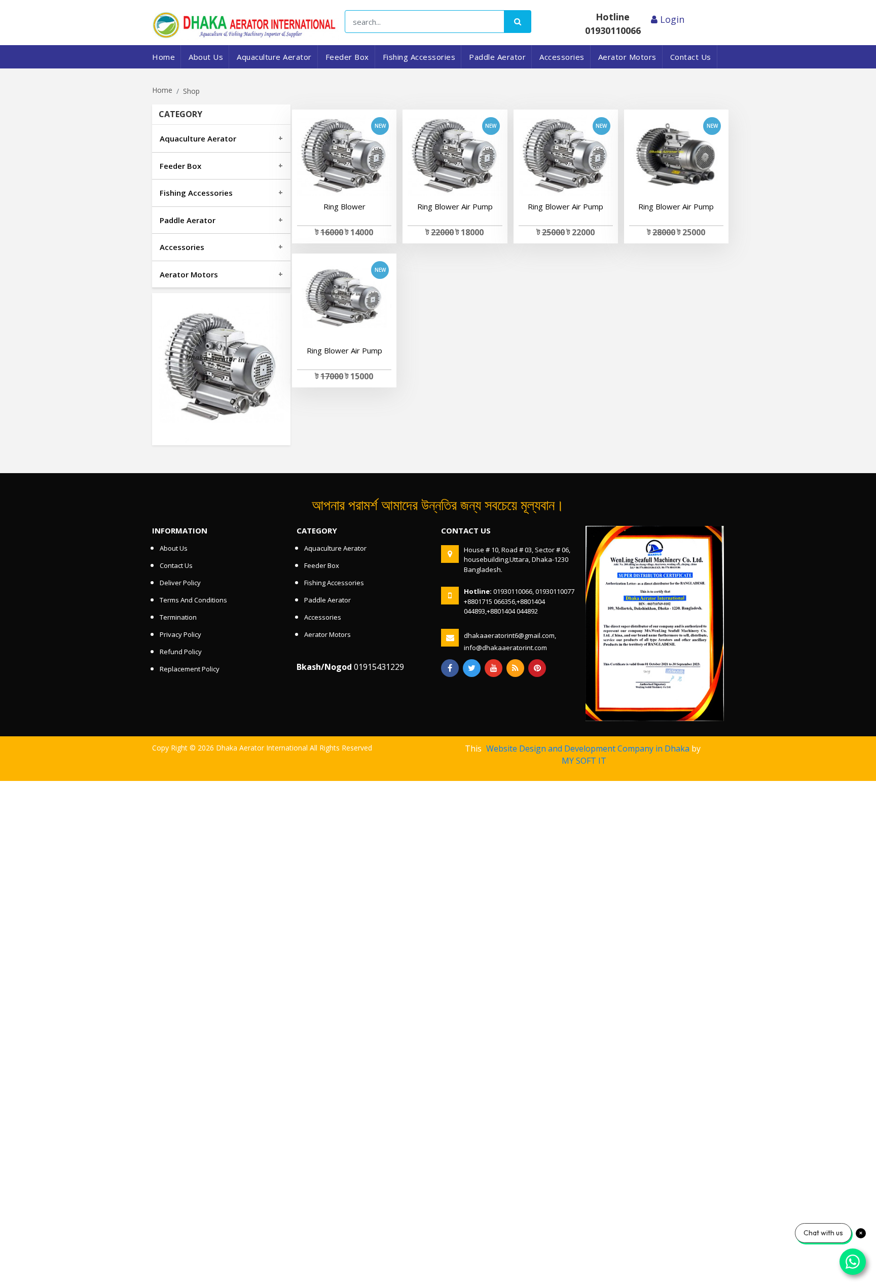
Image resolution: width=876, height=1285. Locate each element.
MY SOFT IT (584, 760)
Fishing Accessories (419, 57)
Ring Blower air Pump (455, 206)
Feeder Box (347, 57)
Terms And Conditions (193, 599)
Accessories (562, 57)
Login (671, 19)
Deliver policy (180, 582)
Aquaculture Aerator (274, 57)
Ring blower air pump (344, 350)
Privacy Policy (180, 634)
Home (163, 57)
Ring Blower (344, 206)
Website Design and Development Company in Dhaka (587, 748)
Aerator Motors (627, 57)
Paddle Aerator (497, 57)
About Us (206, 57)
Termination (178, 617)
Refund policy (181, 651)
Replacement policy (190, 668)
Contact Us (690, 57)
